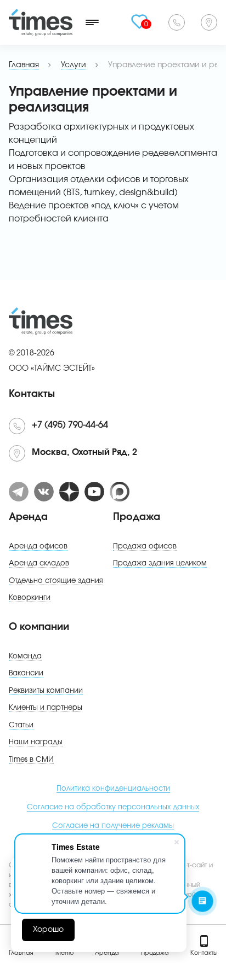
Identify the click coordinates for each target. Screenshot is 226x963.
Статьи (21, 725)
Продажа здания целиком (160, 563)
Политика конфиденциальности (113, 788)
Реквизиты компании (46, 690)
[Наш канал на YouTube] (94, 491)
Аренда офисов (38, 546)
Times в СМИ (31, 759)
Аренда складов (39, 563)
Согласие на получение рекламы (113, 826)
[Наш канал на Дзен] (69, 491)
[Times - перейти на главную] (40, 22)
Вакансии (26, 673)
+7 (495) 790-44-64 (176, 22)
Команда (25, 656)
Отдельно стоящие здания (56, 581)
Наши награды (36, 742)
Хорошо (48, 929)
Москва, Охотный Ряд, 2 (209, 22)
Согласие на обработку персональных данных (113, 807)
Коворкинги (29, 598)
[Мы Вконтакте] (44, 491)
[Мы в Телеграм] (19, 491)
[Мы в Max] (119, 491)
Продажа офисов (145, 546)
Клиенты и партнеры (45, 707)
